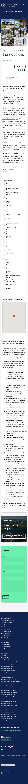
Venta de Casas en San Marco (8, 696)
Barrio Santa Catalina (6, 622)
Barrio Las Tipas (5, 642)
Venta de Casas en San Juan (8, 718)
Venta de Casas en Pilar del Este (9, 705)
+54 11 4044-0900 (6, 739)
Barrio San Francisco (6, 618)
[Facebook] (18, 70)
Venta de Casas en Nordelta (8, 670)
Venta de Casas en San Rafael (8, 707)
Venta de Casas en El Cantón (8, 688)
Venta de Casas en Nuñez (7, 710)
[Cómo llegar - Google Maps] (2, 749)
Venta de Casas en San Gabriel (8, 694)
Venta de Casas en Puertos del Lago (10, 686)
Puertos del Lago (19, 59)
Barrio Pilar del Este (5, 644)
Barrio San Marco (5, 635)
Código (3, 763)
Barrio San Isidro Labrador (7, 620)
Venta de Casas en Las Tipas (8, 703)
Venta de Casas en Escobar (7, 666)
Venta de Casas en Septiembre (8, 714)
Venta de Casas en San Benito (8, 701)
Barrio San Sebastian (6, 631)
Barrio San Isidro (5, 651)
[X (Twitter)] (20, 70)
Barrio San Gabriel (5, 633)
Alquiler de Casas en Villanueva (9, 675)
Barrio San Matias (5, 629)
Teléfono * (4, 564)
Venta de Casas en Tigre (7, 664)
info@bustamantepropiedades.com (11, 730)
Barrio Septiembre (5, 653)
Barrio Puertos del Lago (7, 624)
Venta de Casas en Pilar (7, 668)
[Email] (25, 70)
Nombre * (4, 556)
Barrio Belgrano (5, 659)
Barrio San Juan (5, 657)
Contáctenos (20, 66)
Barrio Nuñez (4, 648)
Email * (4, 571)
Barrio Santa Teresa (6, 638)
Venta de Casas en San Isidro (8, 712)
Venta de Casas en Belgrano (8, 721)
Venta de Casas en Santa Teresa (9, 699)
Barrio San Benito (5, 640)
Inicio (25, 5)
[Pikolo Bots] (14, 773)
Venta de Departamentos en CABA (9, 662)
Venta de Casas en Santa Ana (8, 716)
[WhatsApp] (22, 70)
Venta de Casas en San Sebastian (9, 692)
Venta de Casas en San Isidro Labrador (10, 681)
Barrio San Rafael (5, 646)
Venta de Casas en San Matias (8, 690)
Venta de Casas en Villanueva (8, 672)
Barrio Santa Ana (5, 655)
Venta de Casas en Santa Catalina (9, 683)
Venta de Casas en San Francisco (9, 679)
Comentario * (5, 579)
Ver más (20, 41)
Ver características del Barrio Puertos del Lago (13, 536)
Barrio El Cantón (5, 627)
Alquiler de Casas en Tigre (7, 677)
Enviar (6, 597)
